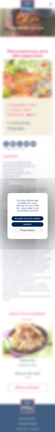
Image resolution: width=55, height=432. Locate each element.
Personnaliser (27, 230)
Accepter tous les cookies (27, 218)
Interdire (27, 224)
